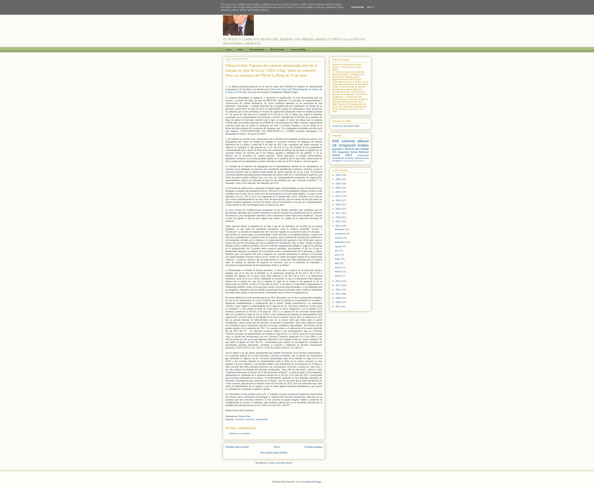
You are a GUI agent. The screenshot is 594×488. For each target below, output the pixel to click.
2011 (338, 289)
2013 (338, 281)
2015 (338, 221)
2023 (338, 187)
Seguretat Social (347, 152)
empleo (363, 145)
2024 (338, 183)
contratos (349, 158)
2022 (338, 192)
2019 (338, 204)
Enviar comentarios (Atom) (280, 463)
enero (338, 276)
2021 (338, 196)
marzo (338, 267)
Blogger (318, 482)
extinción (348, 141)
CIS (334, 152)
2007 (338, 306)
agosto (338, 246)
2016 (338, 217)
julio (337, 250)
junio (337, 254)
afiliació (363, 141)
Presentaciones (257, 49)
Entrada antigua (313, 447)
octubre (339, 238)
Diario (240, 49)
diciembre (340, 229)
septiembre (340, 242)
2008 (338, 302)
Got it (370, 7)
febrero (338, 271)
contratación (338, 158)
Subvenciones (362, 158)
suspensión (363, 155)
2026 (338, 175)
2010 (338, 294)
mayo (338, 259)
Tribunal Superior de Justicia (352, 161)
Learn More (357, 7)
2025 (338, 179)
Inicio (229, 49)
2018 (338, 209)
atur (357, 149)
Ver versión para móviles (273, 452)
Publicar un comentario (239, 433)
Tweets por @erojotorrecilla (345, 126)
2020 (338, 200)
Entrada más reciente (237, 447)
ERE (335, 141)
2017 (338, 213)
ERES (348, 155)
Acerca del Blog (298, 49)
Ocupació (336, 160)
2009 (338, 298)
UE (334, 145)
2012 (338, 285)
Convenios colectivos (244, 419)
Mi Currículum (277, 49)
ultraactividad (261, 419)
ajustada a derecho (343, 149)
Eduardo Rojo (244, 416)
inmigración (347, 145)
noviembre (340, 233)
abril (337, 263)
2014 (338, 226)
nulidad (364, 149)
